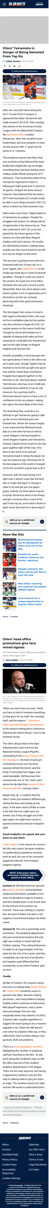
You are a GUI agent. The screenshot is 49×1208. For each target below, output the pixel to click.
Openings (34, 1144)
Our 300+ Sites (37, 1149)
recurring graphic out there (28, 1046)
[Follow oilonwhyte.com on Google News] (42, 522)
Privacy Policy (9, 1159)
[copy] (19, 66)
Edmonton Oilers (16, 134)
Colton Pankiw (13, 61)
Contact (6, 1149)
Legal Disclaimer (38, 1164)
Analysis (14, 617)
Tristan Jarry (13, 991)
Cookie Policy (9, 1164)
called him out (30, 268)
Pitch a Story (35, 1154)
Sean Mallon (12, 660)
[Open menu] (4, 4)
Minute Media (18, 1185)
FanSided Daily (10, 1154)
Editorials (15, 1123)
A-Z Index (34, 1169)
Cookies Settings (11, 1178)
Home (5, 617)
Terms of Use (36, 1159)
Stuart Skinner (38, 987)
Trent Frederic (10, 844)
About (5, 1144)
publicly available (16, 889)
